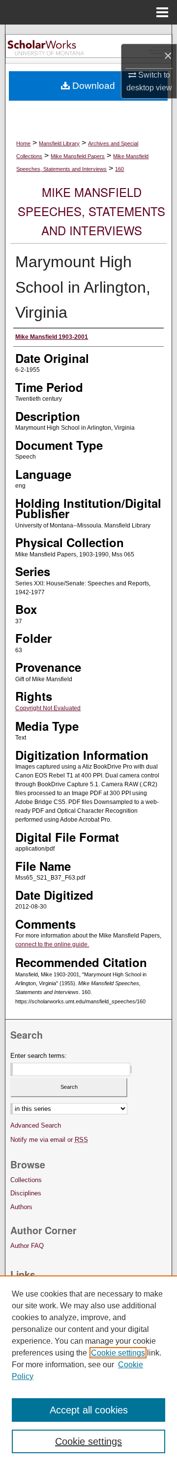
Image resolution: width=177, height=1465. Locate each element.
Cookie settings (118, 1353)
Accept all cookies (89, 1410)
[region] (88, 1370)
